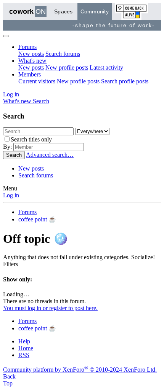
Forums (27, 47)
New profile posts (66, 67)
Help (24, 341)
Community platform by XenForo (80, 369)
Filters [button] (10, 264)
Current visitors (36, 81)
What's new (32, 60)
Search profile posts (124, 81)
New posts (31, 53)
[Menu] (6, 36)
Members (29, 74)
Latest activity (106, 67)
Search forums (62, 53)
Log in (11, 195)
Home (25, 348)
